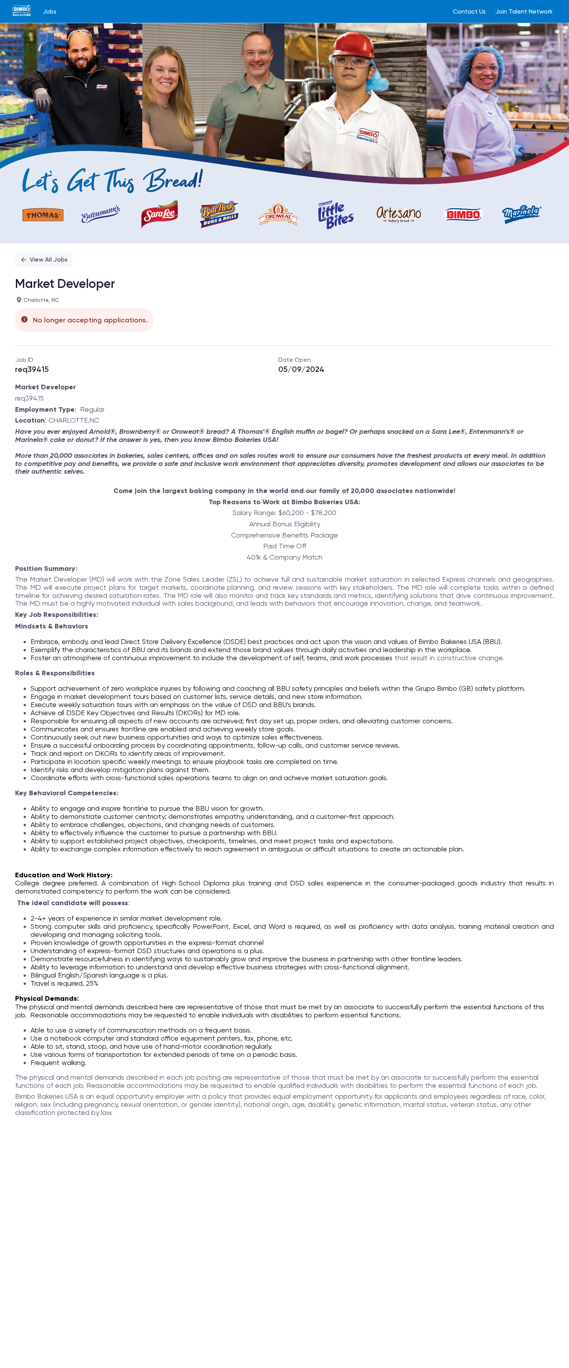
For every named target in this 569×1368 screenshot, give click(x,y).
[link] (22, 11)
